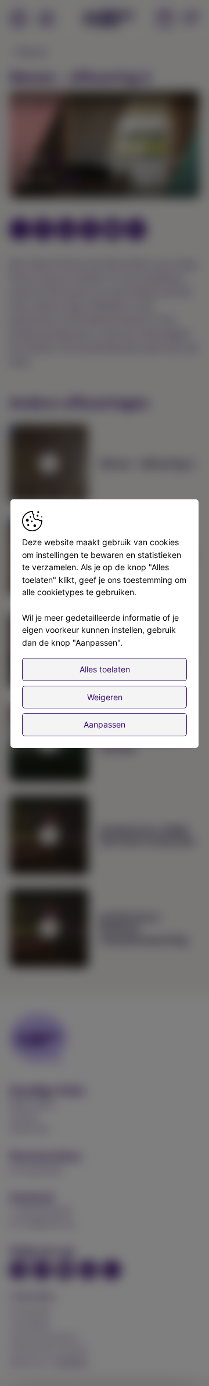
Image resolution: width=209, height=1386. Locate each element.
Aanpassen (104, 725)
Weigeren (104, 697)
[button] (106, 146)
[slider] (104, 160)
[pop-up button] (162, 179)
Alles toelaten (105, 669)
